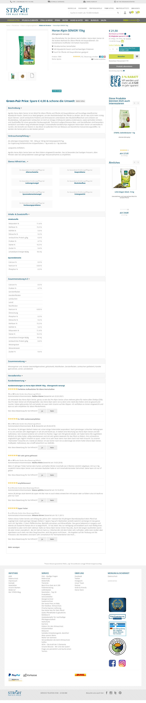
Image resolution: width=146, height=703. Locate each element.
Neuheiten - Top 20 (49, 592)
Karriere (45, 624)
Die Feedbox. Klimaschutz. (52, 606)
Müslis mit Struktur (45, 25)
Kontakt (11, 583)
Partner (77, 585)
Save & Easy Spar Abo (116, 71)
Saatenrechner (47, 601)
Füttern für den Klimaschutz (52, 626)
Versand (128, 38)
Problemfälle (95, 8)
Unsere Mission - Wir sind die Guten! (56, 647)
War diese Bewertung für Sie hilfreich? (23, 411)
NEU (87, 20)
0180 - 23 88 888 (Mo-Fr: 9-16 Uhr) (23, 2)
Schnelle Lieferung (57, 2)
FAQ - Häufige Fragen (50, 576)
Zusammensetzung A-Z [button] (18, 279)
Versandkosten (75, 564)
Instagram (78, 581)
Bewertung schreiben (91, 57)
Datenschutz (13, 578)
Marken (135, 8)
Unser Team (79, 583)
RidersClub (46, 578)
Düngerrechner (47, 599)
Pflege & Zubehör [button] (30, 20)
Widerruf (12, 590)
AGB (10, 576)
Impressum (13, 581)
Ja (42, 411)
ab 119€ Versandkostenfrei (125, 2)
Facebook (78, 576)
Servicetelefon (47, 597)
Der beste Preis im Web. (51, 603)
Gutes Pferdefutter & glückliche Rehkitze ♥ (54, 614)
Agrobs (59, 59)
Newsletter (13, 585)
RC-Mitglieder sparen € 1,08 (118, 36)
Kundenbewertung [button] (16, 380)
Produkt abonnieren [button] (124, 66)
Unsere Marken (14, 587)
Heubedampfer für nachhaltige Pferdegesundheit (53, 618)
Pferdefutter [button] (13, 20)
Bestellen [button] (121, 56)
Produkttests (122, 8)
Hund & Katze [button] (76, 20)
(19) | (82, 57)
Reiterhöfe (46, 581)
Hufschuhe (46, 622)
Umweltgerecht (91, 2)
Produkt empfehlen (99, 59)
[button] (124, 13)
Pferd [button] (57, 20)
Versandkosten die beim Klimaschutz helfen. (56, 641)
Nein (52, 411)
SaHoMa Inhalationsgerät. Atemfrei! (55, 633)
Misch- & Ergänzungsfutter (29, 25)
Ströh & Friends (81, 587)
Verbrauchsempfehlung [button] (18, 136)
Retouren (45, 631)
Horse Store (79, 590)
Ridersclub (72, 8)
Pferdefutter (15, 25)
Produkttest (46, 594)
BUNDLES (95, 20)
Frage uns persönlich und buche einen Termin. (56, 650)
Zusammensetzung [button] (16, 361)
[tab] (55, 108)
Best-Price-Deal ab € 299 (51, 585)
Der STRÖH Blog (15, 592)
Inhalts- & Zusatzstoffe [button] (18, 214)
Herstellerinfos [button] (14, 375)
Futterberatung (47, 587)
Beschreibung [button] (14, 108)
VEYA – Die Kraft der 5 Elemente (54, 644)
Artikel (109, 8)
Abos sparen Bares (49, 635)
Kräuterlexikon (47, 628)
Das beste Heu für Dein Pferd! (53, 610)
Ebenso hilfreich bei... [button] (17, 161)
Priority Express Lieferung (51, 608)
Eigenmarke (82, 8)
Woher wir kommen (49, 638)
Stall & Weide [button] (46, 20)
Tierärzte (45, 583)
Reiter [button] (65, 20)
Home (8, 25)
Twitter (77, 578)
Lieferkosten (46, 590)
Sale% (103, 20)
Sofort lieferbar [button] (115, 45)
